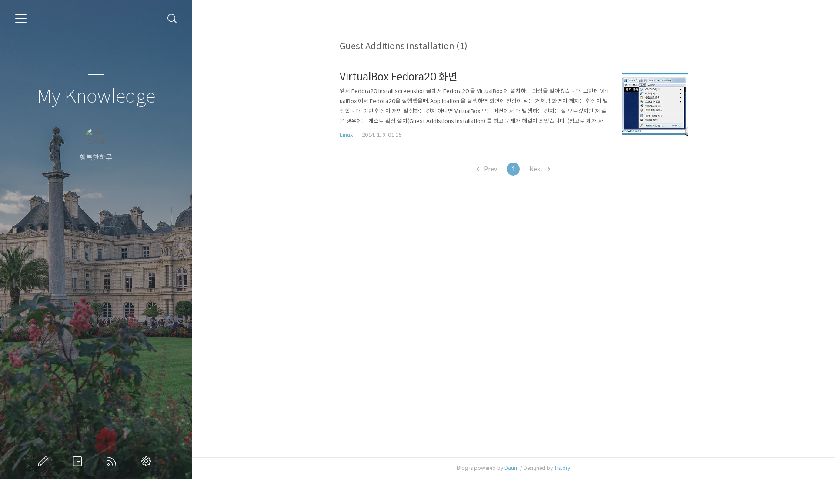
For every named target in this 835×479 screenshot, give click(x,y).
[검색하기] (172, 19)
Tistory (562, 468)
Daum (511, 468)
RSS (113, 461)
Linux (346, 135)
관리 (147, 461)
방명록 (79, 461)
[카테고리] (21, 18)
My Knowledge (96, 96)
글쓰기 (44, 461)
